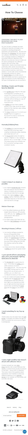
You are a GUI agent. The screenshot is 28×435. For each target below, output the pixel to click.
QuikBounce (10, 91)
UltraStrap (13, 53)
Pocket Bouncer (16, 187)
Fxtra (8, 112)
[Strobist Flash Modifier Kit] (14, 298)
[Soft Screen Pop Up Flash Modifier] (14, 339)
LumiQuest (9, 430)
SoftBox (16, 195)
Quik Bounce (15, 237)
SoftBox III (8, 104)
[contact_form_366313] (25, 432)
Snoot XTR (10, 136)
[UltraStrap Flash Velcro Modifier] (14, 398)
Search (9, 407)
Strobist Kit (10, 262)
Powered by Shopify (19, 430)
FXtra (13, 287)
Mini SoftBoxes (15, 221)
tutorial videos (8, 75)
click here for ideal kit (12, 87)
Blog (20, 407)
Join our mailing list (14, 412)
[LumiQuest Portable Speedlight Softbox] (14, 162)
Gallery (15, 407)
